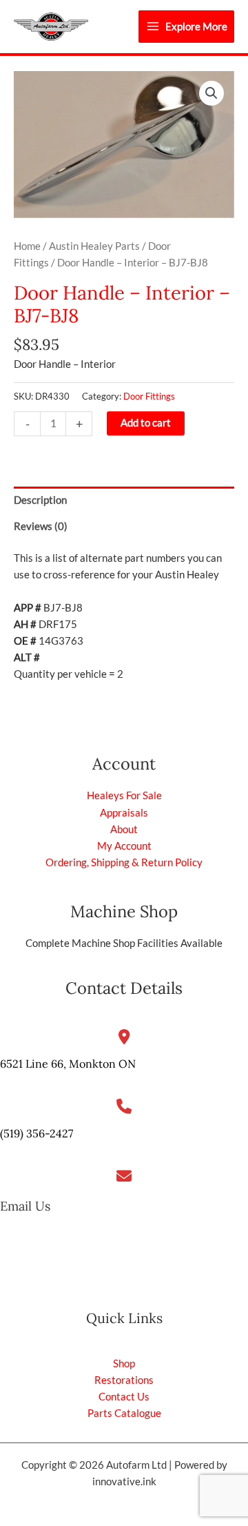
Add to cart (146, 423)
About (124, 829)
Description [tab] (40, 500)
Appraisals (124, 813)
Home (27, 246)
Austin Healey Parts (94, 246)
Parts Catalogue (124, 1413)
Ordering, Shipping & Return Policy (124, 862)
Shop (124, 1363)
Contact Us (124, 1396)
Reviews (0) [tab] (41, 526)
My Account (124, 846)
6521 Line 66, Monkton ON (68, 1063)
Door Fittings (149, 396)
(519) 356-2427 (36, 1133)
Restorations (124, 1380)
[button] (211, 93)
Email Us (25, 1206)
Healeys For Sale (124, 795)
